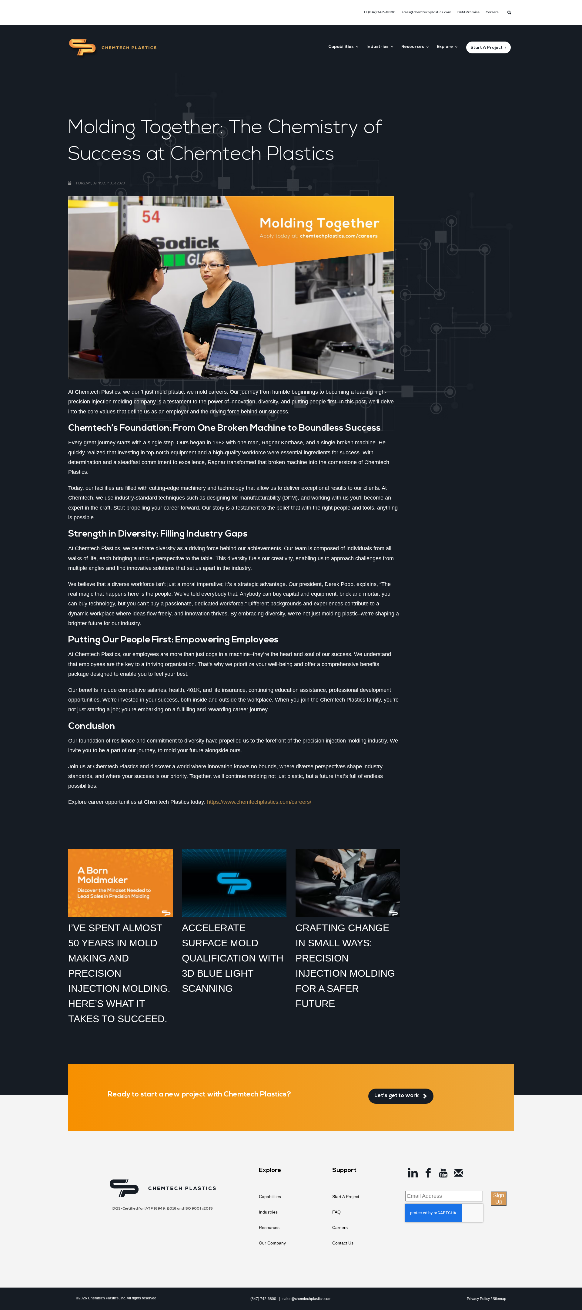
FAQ (336, 1212)
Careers (492, 12)
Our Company (272, 1243)
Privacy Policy (478, 1299)
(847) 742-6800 (263, 1299)
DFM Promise (468, 12)
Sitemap (499, 1299)
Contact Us (342, 1243)
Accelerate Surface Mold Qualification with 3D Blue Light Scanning (232, 958)
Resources (269, 1227)
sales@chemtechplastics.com (426, 12)
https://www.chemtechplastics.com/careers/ (259, 802)
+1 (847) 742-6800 (379, 12)
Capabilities (270, 1196)
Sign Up (498, 1198)
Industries (268, 1212)
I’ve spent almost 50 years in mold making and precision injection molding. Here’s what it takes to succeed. (119, 973)
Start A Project (345, 1196)
